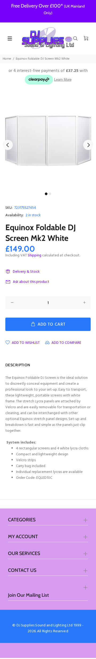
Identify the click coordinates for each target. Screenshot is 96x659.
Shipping (34, 255)
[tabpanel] (48, 142)
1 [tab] (46, 193)
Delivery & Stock (26, 272)
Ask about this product (31, 282)
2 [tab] (50, 193)
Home (7, 58)
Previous (8, 145)
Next (88, 145)
